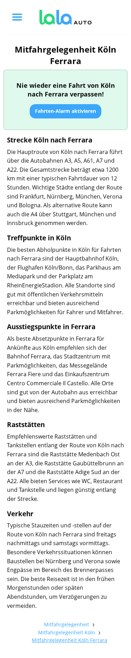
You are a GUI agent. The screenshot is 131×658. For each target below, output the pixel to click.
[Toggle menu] (17, 17)
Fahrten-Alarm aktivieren (65, 111)
